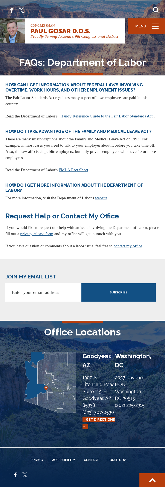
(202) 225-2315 (130, 405)
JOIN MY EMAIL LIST (30, 277)
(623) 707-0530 (98, 412)
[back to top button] (152, 480)
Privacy (37, 460)
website (101, 198)
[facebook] (11, 10)
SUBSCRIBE (118, 292)
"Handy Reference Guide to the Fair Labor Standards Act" (106, 116)
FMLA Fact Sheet (73, 170)
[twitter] (21, 10)
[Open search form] (155, 10)
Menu (148, 28)
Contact (91, 460)
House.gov (116, 460)
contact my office (128, 246)
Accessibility (63, 460)
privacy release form (36, 233)
